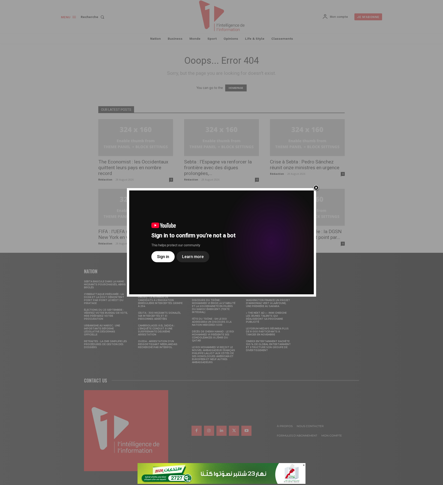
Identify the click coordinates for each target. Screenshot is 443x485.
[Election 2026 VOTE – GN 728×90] (221, 483)
